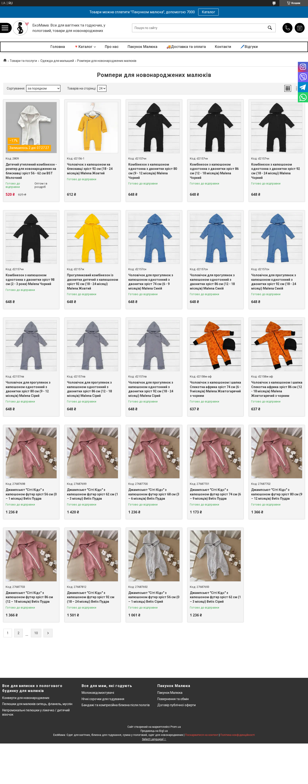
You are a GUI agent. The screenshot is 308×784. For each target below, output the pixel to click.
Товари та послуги (23, 61)
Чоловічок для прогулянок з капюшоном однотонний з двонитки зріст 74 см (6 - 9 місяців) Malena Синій (150, 281)
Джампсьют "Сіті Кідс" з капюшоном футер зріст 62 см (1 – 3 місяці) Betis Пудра (92, 494)
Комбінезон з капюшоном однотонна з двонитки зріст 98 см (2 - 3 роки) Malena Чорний (30, 279)
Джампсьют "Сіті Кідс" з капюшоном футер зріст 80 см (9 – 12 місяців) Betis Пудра (276, 494)
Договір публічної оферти (176, 705)
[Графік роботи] (300, 28)
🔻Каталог (83, 47)
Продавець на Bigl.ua (154, 730)
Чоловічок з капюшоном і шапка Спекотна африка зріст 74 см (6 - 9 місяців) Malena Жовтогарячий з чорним (215, 389)
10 (36, 633)
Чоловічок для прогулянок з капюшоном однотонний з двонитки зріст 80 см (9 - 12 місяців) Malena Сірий (28, 389)
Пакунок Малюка (142, 47)
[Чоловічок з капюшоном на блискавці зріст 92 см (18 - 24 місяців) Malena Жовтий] (92, 127)
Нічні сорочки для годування (103, 699)
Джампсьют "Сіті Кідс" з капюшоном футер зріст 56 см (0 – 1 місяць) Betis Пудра (31, 494)
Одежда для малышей (57, 61)
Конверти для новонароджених (25, 698)
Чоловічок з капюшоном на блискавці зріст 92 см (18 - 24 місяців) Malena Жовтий (90, 169)
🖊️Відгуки (249, 47)
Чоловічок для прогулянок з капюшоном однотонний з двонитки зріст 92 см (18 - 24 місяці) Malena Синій (273, 281)
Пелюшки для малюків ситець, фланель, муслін (37, 704)
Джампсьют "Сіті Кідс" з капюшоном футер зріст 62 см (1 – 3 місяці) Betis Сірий (215, 597)
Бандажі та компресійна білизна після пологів (116, 705)
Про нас (112, 47)
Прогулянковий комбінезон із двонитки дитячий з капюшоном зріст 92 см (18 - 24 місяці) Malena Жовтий (92, 281)
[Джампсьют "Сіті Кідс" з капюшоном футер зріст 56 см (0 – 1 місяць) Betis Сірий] (153, 555)
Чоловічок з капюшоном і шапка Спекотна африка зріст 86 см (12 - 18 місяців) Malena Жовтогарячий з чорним (276, 389)
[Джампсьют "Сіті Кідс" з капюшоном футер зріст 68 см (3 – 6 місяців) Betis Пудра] (153, 452)
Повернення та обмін (173, 699)
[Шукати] (269, 28)
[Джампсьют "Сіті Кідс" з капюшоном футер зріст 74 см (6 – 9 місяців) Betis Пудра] (215, 452)
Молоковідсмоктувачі (98, 692)
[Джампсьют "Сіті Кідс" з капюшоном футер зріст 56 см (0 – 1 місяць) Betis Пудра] (31, 452)
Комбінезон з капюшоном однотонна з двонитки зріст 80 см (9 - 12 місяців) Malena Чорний (152, 171)
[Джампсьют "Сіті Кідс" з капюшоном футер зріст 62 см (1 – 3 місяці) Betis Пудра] (92, 452)
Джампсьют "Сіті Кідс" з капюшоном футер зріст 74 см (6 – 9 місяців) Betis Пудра (215, 494)
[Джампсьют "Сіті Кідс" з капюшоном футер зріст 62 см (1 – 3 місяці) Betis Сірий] (215, 555)
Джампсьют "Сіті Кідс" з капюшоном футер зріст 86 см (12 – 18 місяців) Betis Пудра (29, 597)
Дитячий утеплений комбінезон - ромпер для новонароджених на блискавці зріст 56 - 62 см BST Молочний (31, 171)
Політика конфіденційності (237, 735)
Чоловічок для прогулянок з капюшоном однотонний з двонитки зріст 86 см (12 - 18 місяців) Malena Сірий (89, 389)
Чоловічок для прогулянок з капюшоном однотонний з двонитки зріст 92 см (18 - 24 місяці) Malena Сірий (150, 389)
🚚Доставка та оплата (186, 47)
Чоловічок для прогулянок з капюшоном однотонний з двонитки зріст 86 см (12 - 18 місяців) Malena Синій (212, 281)
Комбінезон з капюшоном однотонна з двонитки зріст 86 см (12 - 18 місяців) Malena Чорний (214, 171)
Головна (58, 47)
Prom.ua (175, 726)
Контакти (223, 47)
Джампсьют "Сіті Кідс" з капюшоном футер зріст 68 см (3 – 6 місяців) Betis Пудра (153, 494)
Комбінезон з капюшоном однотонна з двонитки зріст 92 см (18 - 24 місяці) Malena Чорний (275, 171)
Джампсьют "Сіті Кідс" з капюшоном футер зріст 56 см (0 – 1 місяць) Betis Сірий (153, 597)
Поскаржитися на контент (201, 735)
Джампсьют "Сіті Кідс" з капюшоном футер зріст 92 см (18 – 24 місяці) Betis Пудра (90, 597)
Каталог (208, 12)
